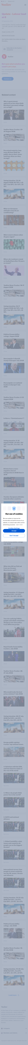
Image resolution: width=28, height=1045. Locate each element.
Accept (14, 530)
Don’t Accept (14, 535)
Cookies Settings (14, 528)
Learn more (19, 524)
